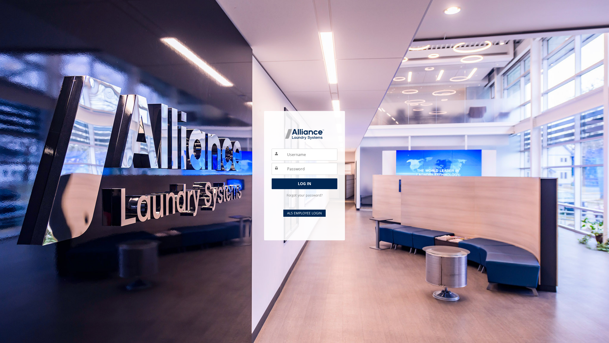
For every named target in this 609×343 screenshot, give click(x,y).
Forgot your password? (305, 195)
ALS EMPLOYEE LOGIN (304, 213)
